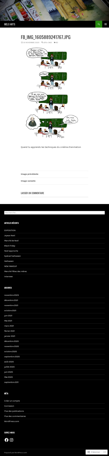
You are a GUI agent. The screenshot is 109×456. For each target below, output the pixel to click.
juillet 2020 (9, 367)
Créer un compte (12, 401)
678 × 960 (48, 43)
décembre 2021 (11, 300)
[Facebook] (6, 440)
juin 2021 (8, 315)
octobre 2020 (10, 351)
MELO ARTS (9, 24)
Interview (8, 276)
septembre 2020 (12, 356)
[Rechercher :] (54, 213)
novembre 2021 (11, 305)
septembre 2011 (11, 382)
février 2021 (9, 331)
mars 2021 (9, 326)
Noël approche (11, 251)
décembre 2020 (11, 341)
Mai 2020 (8, 377)
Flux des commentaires (15, 416)
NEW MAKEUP (10, 266)
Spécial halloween (12, 256)
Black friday (9, 246)
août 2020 (9, 362)
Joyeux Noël (9, 235)
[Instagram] (11, 440)
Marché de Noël (11, 240)
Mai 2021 (8, 321)
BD (57, 43)
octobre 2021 (10, 310)
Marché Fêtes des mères (15, 271)
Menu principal (105, 24)
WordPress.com (11, 421)
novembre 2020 (11, 346)
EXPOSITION (9, 230)
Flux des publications (14, 411)
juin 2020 (8, 372)
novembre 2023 (11, 295)
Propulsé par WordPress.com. (15, 453)
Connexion (9, 406)
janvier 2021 (9, 336)
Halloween (9, 261)
